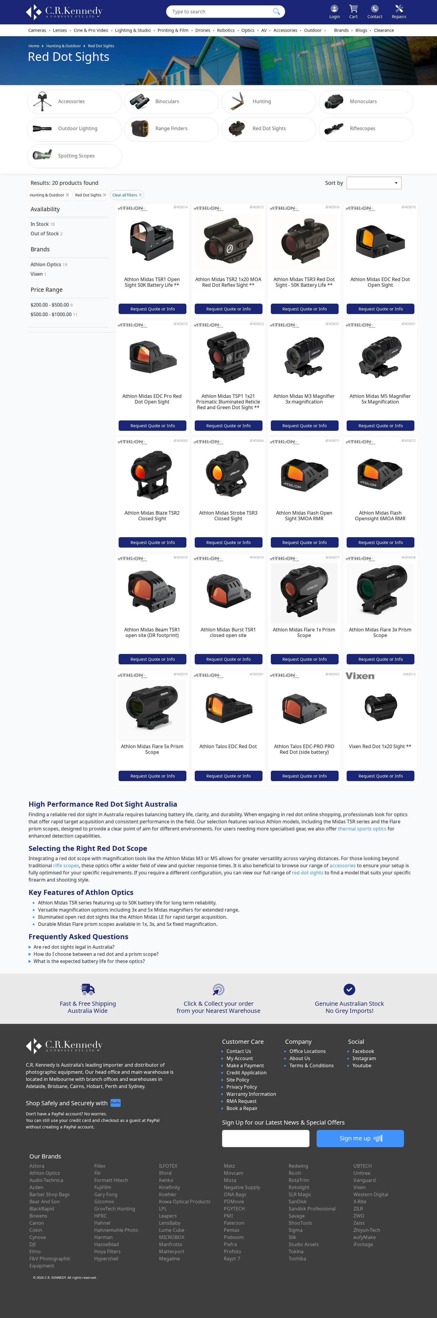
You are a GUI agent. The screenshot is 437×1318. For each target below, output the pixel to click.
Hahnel (102, 1223)
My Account (240, 1058)
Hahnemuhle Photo (116, 1230)
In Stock (43, 224)
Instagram (364, 1058)
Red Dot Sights (101, 45)
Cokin (35, 1230)
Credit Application (247, 1072)
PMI (228, 1216)
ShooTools (300, 1223)
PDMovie (234, 1201)
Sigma (296, 1230)
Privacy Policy (242, 1087)
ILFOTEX (168, 1166)
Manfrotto (171, 1244)
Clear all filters (125, 195)
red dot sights (307, 872)
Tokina (296, 1251)
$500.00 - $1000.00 (54, 314)
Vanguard (364, 1180)
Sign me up (356, 1138)
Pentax (231, 1230)
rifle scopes (66, 865)
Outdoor (313, 30)
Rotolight (299, 1187)
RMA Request (242, 1101)
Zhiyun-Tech (366, 1230)
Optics (247, 30)
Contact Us (239, 1051)
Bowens (38, 1216)
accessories (343, 865)
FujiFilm (102, 1187)
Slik (292, 1237)
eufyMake (364, 1237)
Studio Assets (304, 1244)
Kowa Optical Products (184, 1201)
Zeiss (359, 1223)
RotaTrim (299, 1180)
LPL (163, 1208)
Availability (45, 209)
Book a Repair (242, 1108)
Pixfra (230, 1244)
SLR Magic (300, 1194)
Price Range (47, 290)
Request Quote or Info (153, 309)
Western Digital (370, 1194)
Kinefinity (169, 1187)
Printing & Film (173, 30)
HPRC (100, 1216)
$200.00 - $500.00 (52, 305)
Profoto (232, 1251)
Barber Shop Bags (49, 1194)
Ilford (165, 1173)
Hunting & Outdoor (63, 45)
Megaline (169, 1258)
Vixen (38, 274)
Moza (230, 1180)
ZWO (358, 1216)
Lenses (60, 30)
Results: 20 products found (64, 182)
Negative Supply (242, 1187)
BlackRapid (41, 1208)
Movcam (233, 1173)
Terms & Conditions (312, 1065)
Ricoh (295, 1173)
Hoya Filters (107, 1251)
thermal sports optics (362, 828)
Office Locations (308, 1051)
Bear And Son (44, 1201)
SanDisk (298, 1201)
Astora (36, 1166)
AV (264, 30)
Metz (229, 1166)
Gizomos (104, 1201)
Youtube (362, 1065)
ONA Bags (235, 1194)
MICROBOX (171, 1237)
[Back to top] (428, 1309)
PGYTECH (234, 1208)
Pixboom (234, 1237)
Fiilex (99, 1166)
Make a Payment (245, 1065)
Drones (202, 30)
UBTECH (362, 1166)
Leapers (168, 1216)
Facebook (363, 1051)
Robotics (226, 30)
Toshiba (297, 1258)
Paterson (234, 1223)
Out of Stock (46, 234)
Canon (36, 1223)
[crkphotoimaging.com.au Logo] (64, 12)
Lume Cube (171, 1230)
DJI (32, 1244)
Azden (36, 1187)
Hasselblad (106, 1244)
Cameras (37, 30)
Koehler (168, 1194)
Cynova (37, 1237)
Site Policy (238, 1079)
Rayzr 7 (232, 1258)
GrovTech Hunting (114, 1208)
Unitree (361, 1173)
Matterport (171, 1251)
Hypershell (106, 1258)
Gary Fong (105, 1194)
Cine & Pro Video (91, 30)
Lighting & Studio (133, 30)
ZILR (358, 1208)
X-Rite (359, 1201)
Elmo (35, 1251)
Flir (97, 1173)
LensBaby (169, 1223)
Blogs (361, 30)
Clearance (384, 30)
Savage (297, 1216)
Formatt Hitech (111, 1180)
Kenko (166, 1180)
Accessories (285, 30)
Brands (341, 30)
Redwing (298, 1166)
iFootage (363, 1244)
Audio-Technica (46, 1180)
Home (34, 45)
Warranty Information (251, 1094)
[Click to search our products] (276, 11)
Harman (103, 1237)
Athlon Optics (49, 264)
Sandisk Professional (312, 1208)
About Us (300, 1058)
